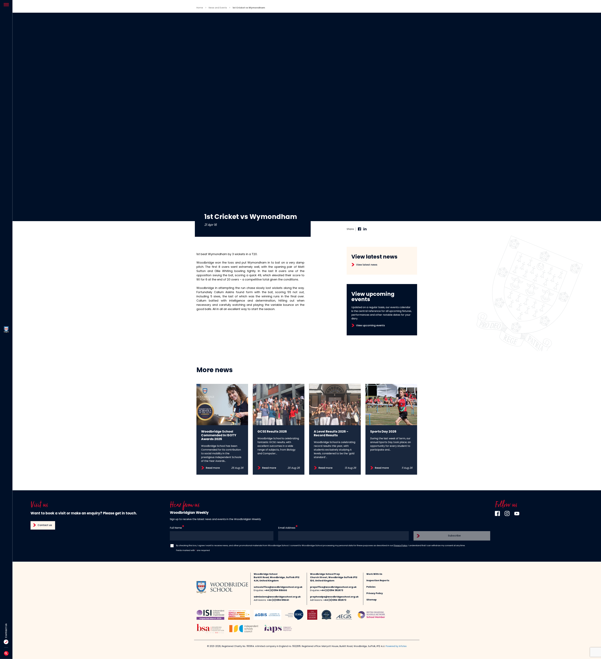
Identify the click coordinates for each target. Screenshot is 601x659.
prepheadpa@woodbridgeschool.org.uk (334, 597)
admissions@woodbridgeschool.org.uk (277, 597)
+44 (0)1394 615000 (275, 590)
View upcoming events (370, 325)
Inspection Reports (377, 581)
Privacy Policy (400, 546)
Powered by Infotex (396, 646)
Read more (213, 468)
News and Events (218, 8)
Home (199, 8)
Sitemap (371, 600)
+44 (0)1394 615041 (278, 600)
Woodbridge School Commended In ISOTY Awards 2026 (218, 435)
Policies (370, 587)
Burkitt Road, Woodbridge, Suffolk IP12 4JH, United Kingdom (276, 579)
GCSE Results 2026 (272, 431)
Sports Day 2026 (383, 431)
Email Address (286, 528)
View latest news (366, 265)
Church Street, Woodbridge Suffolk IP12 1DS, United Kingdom (333, 579)
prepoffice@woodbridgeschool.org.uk (333, 587)
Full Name (176, 528)
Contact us (45, 525)
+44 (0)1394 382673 (331, 590)
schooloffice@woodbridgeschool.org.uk (278, 587)
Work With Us (374, 574)
